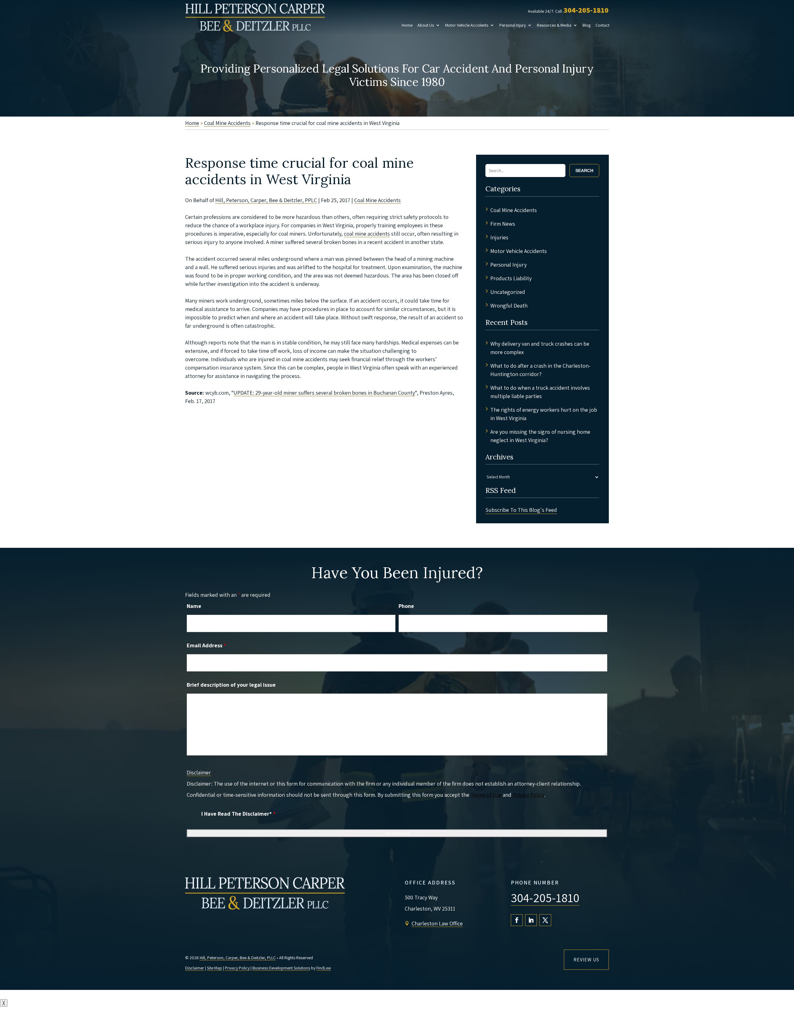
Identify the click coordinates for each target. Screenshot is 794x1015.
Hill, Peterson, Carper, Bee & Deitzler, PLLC (238, 957)
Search (584, 170)
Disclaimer (199, 772)
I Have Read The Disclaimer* (238, 813)
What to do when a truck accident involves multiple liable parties (540, 392)
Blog (586, 25)
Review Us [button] (586, 959)
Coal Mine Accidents (377, 200)
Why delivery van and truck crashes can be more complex (539, 348)
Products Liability (511, 278)
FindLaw (323, 968)
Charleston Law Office (437, 923)
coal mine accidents (367, 233)
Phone (406, 605)
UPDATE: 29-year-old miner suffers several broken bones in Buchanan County (324, 392)
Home (407, 25)
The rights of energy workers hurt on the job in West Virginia (543, 414)
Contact (602, 25)
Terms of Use (486, 794)
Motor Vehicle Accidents (466, 25)
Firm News (502, 223)
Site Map (214, 968)
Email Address (206, 645)
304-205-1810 (586, 10)
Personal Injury (512, 25)
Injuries (499, 237)
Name (194, 605)
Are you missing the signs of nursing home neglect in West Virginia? (540, 436)
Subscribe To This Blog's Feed (521, 509)
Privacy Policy (528, 794)
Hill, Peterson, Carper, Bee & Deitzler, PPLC (266, 200)
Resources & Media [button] (554, 25)
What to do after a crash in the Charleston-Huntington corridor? (540, 370)
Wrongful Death (509, 305)
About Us (425, 25)
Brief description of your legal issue (231, 684)
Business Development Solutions (281, 968)
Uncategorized (507, 291)
